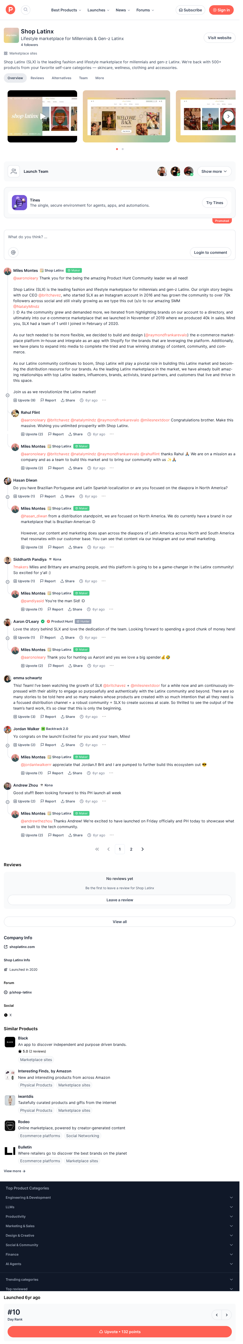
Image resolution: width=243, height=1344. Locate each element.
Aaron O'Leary (26, 621)
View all (120, 921)
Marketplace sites (23, 53)
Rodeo (24, 1121)
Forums (143, 10)
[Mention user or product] (13, 252)
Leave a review (120, 900)
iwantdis (25, 1096)
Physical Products (36, 1085)
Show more (211, 171)
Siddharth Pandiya (30, 559)
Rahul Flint (30, 412)
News (121, 10)
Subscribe (193, 10)
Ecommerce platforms (40, 1135)
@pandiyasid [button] (32, 600)
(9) (27, 400)
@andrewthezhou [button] (36, 821)
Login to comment (210, 252)
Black (23, 1038)
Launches (96, 10)
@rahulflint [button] (150, 453)
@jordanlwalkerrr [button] (36, 764)
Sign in (224, 10)
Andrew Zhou (25, 785)
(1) (26, 496)
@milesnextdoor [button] (155, 420)
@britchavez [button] (49, 295)
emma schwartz (27, 677)
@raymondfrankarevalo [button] (166, 335)
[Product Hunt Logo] (10, 10)
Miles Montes (25, 270)
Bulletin (25, 1147)
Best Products (64, 10)
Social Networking (82, 1135)
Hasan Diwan (25, 480)
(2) (34, 434)
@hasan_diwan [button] (34, 516)
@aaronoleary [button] (25, 278)
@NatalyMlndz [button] (26, 306)
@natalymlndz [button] (83, 420)
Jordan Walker (26, 728)
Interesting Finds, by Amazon (44, 1071)
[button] (100, 77)
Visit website (219, 37)
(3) (34, 547)
